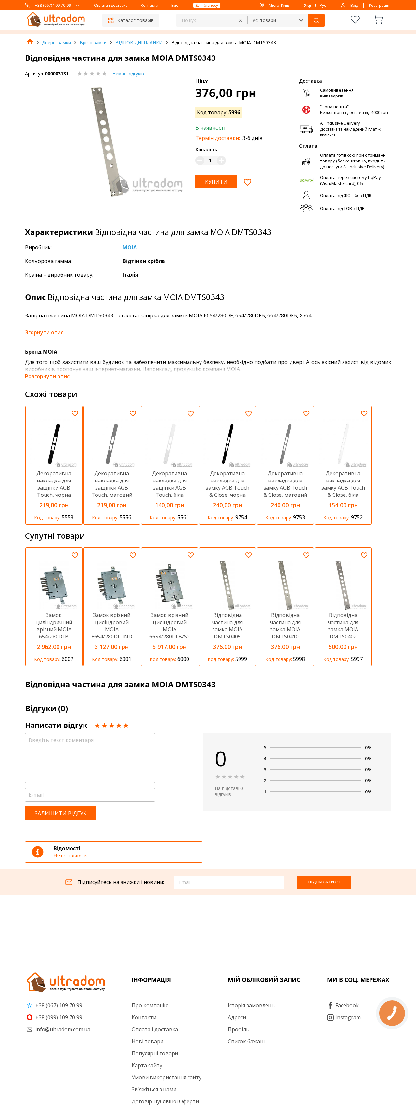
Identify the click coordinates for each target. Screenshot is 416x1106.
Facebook (347, 1005)
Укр (307, 5)
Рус (323, 5)
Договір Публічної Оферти (165, 1101)
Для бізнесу (206, 5)
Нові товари (147, 1041)
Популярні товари (155, 1053)
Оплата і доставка (111, 5)
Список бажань (247, 1041)
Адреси (237, 1017)
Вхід (354, 5)
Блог (175, 5)
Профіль (238, 1029)
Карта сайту (147, 1065)
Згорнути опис (44, 332)
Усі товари (264, 20)
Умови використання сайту (167, 1077)
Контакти (149, 5)
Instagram (348, 1017)
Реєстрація (379, 5)
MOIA (130, 247)
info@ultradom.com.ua (62, 1029)
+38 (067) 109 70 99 (53, 5)
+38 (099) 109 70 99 (58, 1017)
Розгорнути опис (47, 376)
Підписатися (324, 882)
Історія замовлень (251, 1005)
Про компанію (150, 1005)
